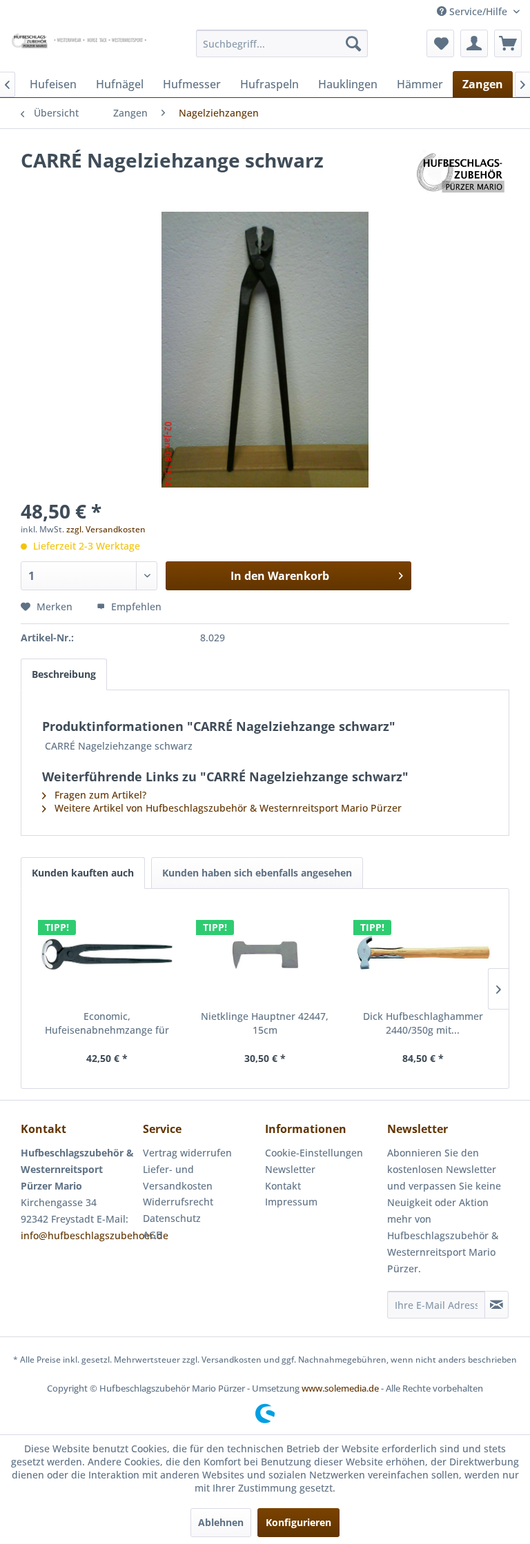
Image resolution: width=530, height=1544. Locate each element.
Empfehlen (134, 606)
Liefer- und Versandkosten (178, 1177)
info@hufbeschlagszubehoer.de (94, 1235)
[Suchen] (353, 43)
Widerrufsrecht (178, 1201)
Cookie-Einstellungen (314, 1152)
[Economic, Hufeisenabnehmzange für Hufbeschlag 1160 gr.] (107, 954)
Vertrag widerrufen (187, 1152)
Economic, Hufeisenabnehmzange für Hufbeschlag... (107, 1023)
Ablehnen (221, 1522)
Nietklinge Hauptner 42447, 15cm (264, 1023)
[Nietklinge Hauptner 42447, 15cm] (265, 954)
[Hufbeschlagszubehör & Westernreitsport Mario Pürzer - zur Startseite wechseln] (80, 47)
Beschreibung (64, 674)
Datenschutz (172, 1218)
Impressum (291, 1201)
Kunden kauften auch (83, 872)
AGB (152, 1234)
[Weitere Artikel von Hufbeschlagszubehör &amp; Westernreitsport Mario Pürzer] (460, 174)
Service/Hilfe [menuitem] (478, 11)
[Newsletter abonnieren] (496, 1305)
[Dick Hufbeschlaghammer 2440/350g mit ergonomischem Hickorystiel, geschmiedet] (422, 954)
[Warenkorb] (508, 43)
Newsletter (290, 1169)
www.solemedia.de (340, 1388)
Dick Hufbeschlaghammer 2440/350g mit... (423, 1023)
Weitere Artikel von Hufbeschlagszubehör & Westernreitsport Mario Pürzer (227, 807)
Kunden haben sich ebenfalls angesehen (257, 872)
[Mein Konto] (474, 43)
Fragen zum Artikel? (99, 794)
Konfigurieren (298, 1522)
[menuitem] (282, 43)
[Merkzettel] (440, 43)
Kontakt (283, 1185)
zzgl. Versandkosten (106, 529)
